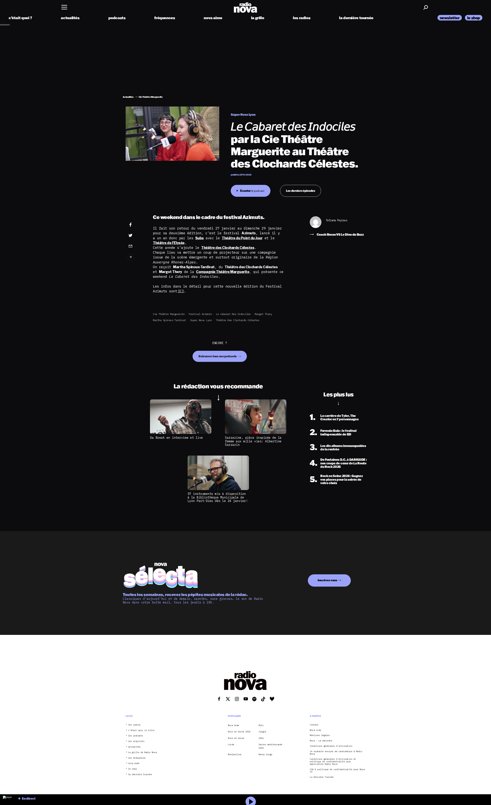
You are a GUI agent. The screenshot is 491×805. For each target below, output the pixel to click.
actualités (70, 17)
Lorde (231, 744)
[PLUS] (136, 257)
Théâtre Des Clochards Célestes (237, 320)
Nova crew (315, 730)
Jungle (262, 731)
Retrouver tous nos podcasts (218, 356)
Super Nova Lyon (201, 320)
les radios (301, 17)
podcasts (117, 17)
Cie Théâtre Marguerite (169, 314)
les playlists (136, 741)
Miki (261, 725)
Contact (314, 724)
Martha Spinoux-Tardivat (169, 320)
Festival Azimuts (200, 314)
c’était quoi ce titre (141, 730)
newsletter (450, 17)
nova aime (213, 17)
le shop (473, 17)
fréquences (164, 17)
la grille (257, 17)
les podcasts (135, 736)
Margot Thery (263, 314)
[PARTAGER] (136, 235)
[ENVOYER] (136, 246)
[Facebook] (136, 225)
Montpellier (235, 754)
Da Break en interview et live (176, 437)
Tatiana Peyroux (336, 220)
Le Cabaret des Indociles (233, 314)
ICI (181, 291)
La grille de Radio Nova (142, 752)
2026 (261, 738)
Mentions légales (320, 735)
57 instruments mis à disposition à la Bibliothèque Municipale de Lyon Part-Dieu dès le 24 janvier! (218, 497)
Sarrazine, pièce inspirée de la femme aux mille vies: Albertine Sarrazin (253, 441)
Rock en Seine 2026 (239, 731)
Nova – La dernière (321, 740)
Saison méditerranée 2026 (270, 746)
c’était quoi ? (20, 17)
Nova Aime (233, 725)
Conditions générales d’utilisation (331, 746)
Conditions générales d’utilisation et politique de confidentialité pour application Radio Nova (333, 761)
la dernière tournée (356, 17)
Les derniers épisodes (300, 191)
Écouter (252, 191)
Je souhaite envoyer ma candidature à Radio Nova (336, 752)
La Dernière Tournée (322, 777)
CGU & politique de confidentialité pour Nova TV (337, 770)
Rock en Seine (236, 738)
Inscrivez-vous (327, 580)
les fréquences (137, 758)
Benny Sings (265, 754)
